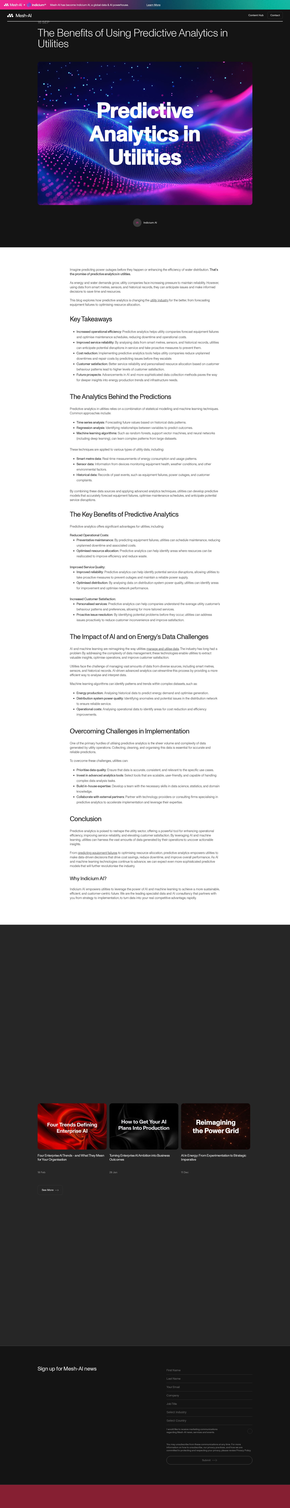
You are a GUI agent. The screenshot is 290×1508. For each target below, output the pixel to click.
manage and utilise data (163, 649)
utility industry (159, 300)
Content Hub (255, 15)
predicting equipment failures (97, 853)
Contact (275, 15)
